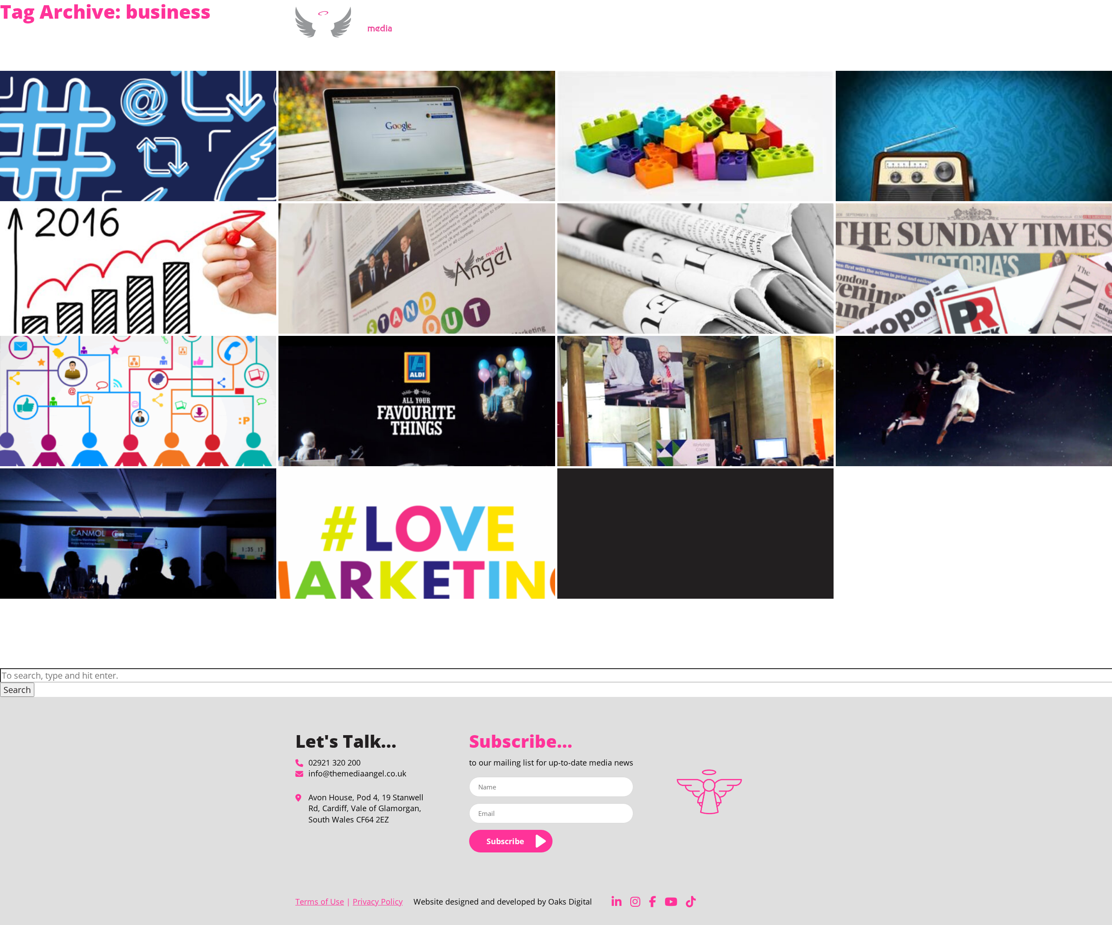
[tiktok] (691, 902)
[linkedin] (617, 902)
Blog (754, 27)
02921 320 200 (334, 762)
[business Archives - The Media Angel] (346, 32)
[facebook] (652, 902)
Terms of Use (319, 901)
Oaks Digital (570, 901)
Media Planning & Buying (606, 27)
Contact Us (785, 27)
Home (552, 27)
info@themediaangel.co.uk (357, 773)
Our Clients (722, 27)
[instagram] (635, 902)
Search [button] (17, 690)
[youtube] (671, 902)
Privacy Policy (378, 901)
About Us (675, 27)
